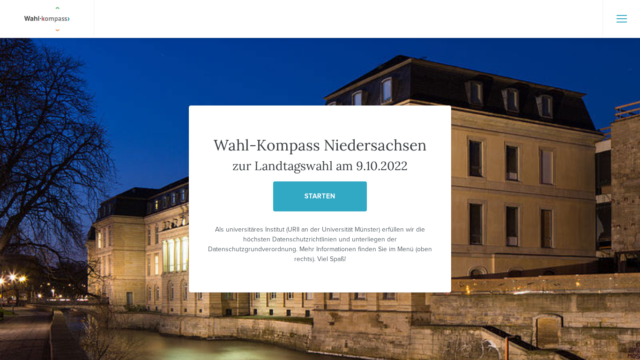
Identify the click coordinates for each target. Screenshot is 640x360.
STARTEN (320, 196)
